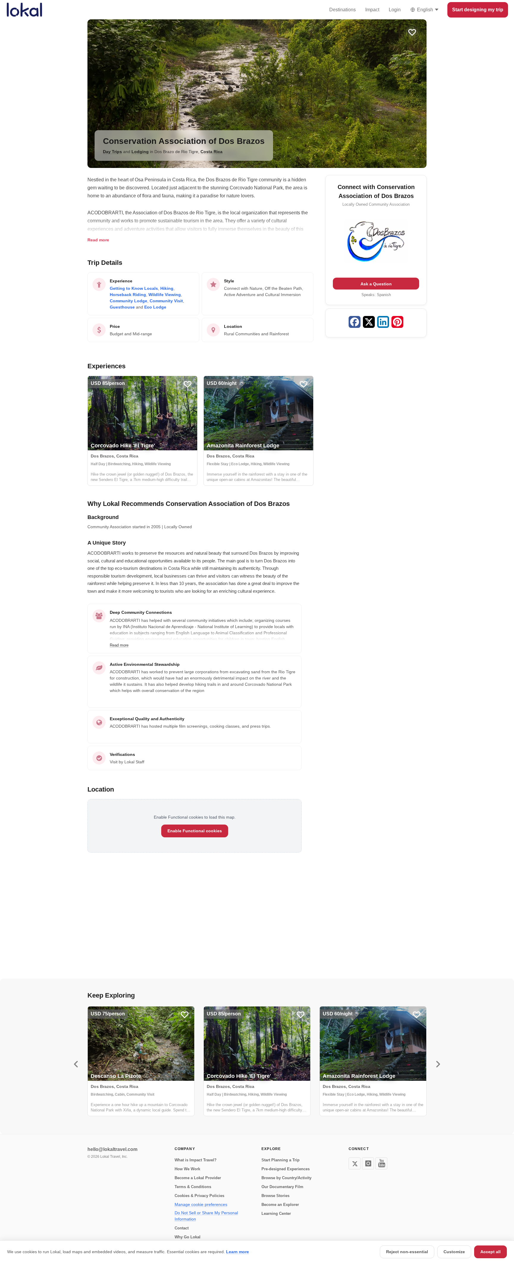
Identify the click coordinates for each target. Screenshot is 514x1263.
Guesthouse (122, 307)
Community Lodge (128, 300)
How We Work (187, 1169)
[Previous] (76, 1064)
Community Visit (166, 300)
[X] (355, 1163)
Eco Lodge (155, 307)
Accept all (490, 1251)
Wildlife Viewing (164, 294)
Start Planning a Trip (280, 1160)
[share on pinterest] (397, 323)
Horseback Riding (128, 294)
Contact (182, 1228)
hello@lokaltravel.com (112, 1149)
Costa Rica (211, 151)
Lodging (140, 151)
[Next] (438, 1064)
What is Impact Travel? (196, 1160)
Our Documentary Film (282, 1187)
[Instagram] (368, 1163)
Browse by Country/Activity (286, 1178)
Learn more (237, 1251)
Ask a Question (376, 283)
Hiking (166, 288)
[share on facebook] (355, 323)
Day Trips (112, 151)
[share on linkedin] (383, 323)
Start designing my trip (477, 9)
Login (395, 9)
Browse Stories (275, 1195)
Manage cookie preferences (201, 1204)
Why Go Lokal (187, 1237)
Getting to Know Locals (134, 288)
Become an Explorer (280, 1204)
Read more (98, 239)
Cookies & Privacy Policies (199, 1195)
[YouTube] (381, 1163)
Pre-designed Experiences (285, 1169)
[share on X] (369, 323)
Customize (454, 1251)
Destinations (342, 9)
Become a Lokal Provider (198, 1178)
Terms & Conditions (193, 1187)
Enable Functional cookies (194, 830)
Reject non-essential (407, 1251)
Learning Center (276, 1213)
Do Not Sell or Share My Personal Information (206, 1215)
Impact (372, 9)
